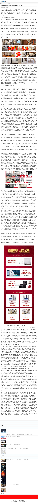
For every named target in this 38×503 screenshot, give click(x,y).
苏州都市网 (13, 501)
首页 (1, 3)
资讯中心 (4, 3)
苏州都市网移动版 (3, 1)
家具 (28, 10)
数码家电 (8, 3)
